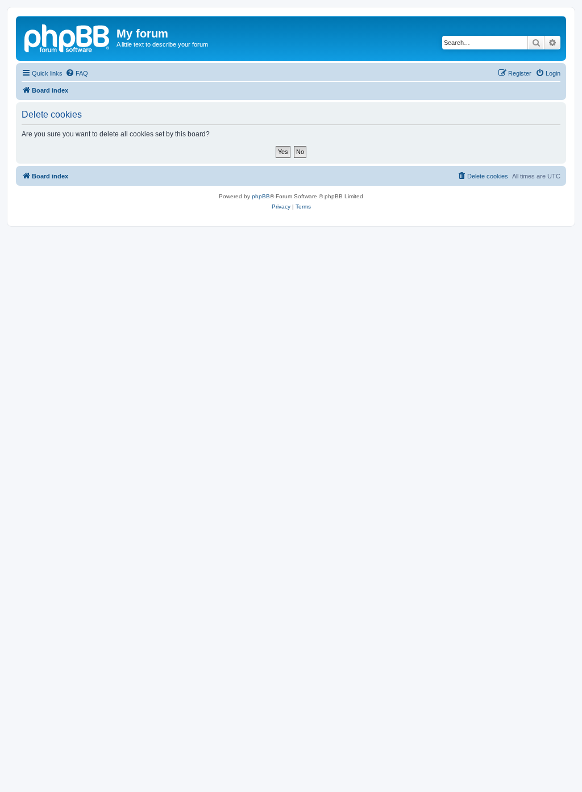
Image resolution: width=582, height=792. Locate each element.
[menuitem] (76, 73)
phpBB (261, 196)
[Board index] (68, 37)
